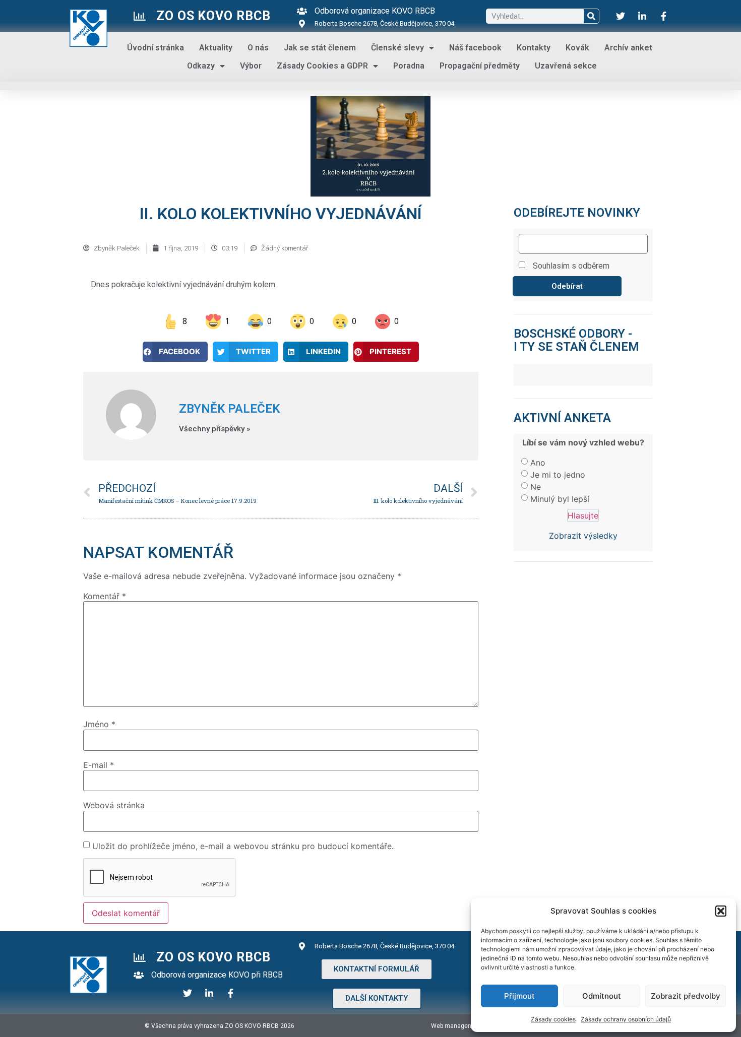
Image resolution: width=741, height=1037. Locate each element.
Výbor (251, 66)
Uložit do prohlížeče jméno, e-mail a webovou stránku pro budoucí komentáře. (243, 846)
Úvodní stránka (155, 47)
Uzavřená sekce (566, 66)
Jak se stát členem (320, 47)
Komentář (104, 596)
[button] (721, 911)
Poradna (408, 66)
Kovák (577, 47)
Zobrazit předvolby (685, 996)
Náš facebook (475, 47)
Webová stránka (114, 805)
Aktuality (215, 47)
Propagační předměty (480, 66)
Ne (535, 487)
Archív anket (628, 47)
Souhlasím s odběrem (571, 266)
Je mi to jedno (557, 475)
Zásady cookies (553, 1019)
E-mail (98, 765)
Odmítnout (601, 996)
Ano (537, 463)
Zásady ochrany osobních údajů (626, 1019)
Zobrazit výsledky (583, 536)
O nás (258, 47)
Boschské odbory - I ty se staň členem (576, 340)
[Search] (591, 16)
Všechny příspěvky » (214, 429)
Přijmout (519, 996)
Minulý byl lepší (559, 499)
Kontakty (533, 47)
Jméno (99, 724)
